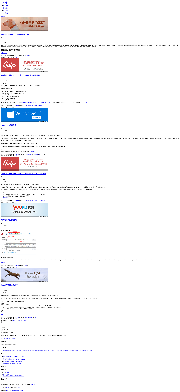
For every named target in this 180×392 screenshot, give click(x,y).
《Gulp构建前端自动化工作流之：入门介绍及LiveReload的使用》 (37, 102)
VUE (48, 350)
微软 (40, 154)
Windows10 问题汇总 (8, 125)
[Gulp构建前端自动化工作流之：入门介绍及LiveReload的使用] (24, 170)
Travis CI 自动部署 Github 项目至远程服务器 (14, 359)
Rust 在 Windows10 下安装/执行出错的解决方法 (15, 356)
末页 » (25, 320)
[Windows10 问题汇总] (24, 121)
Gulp (26, 105)
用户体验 (31, 350)
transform (84, 350)
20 (22, 320)
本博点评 (73, 350)
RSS (3, 338)
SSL (53, 350)
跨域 (35, 317)
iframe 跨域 (30, 317)
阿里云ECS (77, 350)
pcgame (81, 350)
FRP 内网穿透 (6, 358)
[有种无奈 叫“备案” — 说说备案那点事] (24, 31)
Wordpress (91, 350)
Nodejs (35, 105)
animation (25, 350)
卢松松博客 (6, 372)
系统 (43, 154)
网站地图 (33, 384)
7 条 (16, 267)
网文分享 (5, 5)
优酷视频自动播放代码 (9, 220)
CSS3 (60, 350)
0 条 (16, 107)
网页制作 (11, 350)
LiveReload (36, 200)
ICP (25, 55)
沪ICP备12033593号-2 (17, 390)
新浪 (7, 338)
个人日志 (16, 350)
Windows (30, 154)
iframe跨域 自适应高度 (9, 285)
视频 (89, 350)
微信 (34, 350)
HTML (62, 350)
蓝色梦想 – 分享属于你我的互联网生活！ (13, 376)
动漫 (6, 350)
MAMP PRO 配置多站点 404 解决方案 (12, 361)
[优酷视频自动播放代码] (24, 216)
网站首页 (5, 2)
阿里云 (70, 350)
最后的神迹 (57, 350)
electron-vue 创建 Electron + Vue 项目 (12, 363)
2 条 (16, 155)
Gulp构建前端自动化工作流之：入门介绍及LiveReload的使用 (23, 174)
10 (21, 320)
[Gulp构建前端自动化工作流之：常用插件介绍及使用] (24, 71)
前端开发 (5, 10)
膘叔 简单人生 (6, 374)
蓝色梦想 (3, 16)
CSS (4, 350)
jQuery (46, 350)
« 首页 (13, 320)
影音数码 (5, 7)
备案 (28, 55)
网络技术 (5, 8)
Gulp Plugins (30, 105)
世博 (87, 350)
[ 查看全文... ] (4, 53)
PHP (21, 350)
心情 (44, 350)
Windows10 (35, 154)
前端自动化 (40, 105)
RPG (28, 350)
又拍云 (8, 390)
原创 (23, 350)
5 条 (16, 57)
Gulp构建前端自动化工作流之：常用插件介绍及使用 (20, 75)
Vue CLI (51, 350)
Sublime (41, 350)
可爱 (8, 350)
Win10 (26, 154)
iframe (26, 317)
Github (13, 338)
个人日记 (5, 3)
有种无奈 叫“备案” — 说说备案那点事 (15, 34)
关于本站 (5, 13)
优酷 (26, 265)
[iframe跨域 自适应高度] (24, 281)
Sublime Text (66, 350)
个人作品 (5, 12)
